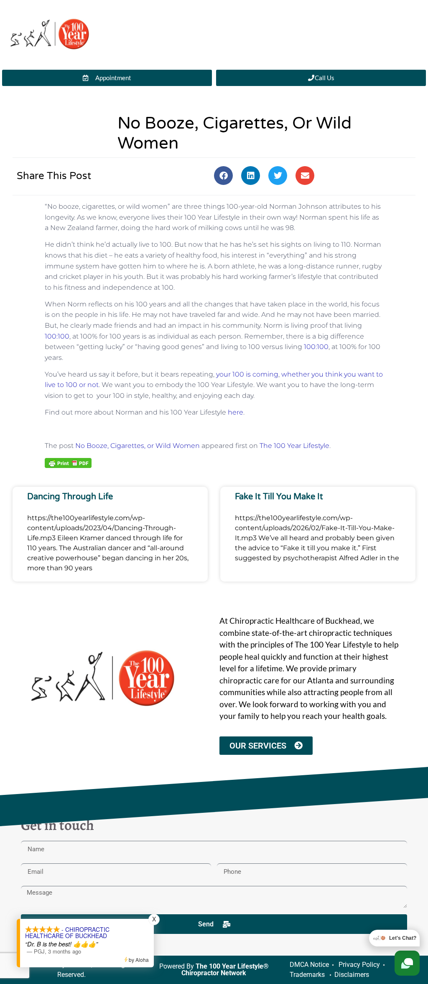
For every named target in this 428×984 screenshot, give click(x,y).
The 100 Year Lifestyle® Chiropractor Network (225, 969)
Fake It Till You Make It (279, 497)
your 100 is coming (247, 374)
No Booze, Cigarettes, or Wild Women (137, 446)
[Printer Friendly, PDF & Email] (68, 462)
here (235, 412)
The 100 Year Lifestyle (294, 446)
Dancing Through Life (70, 497)
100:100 (57, 336)
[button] (223, 175)
